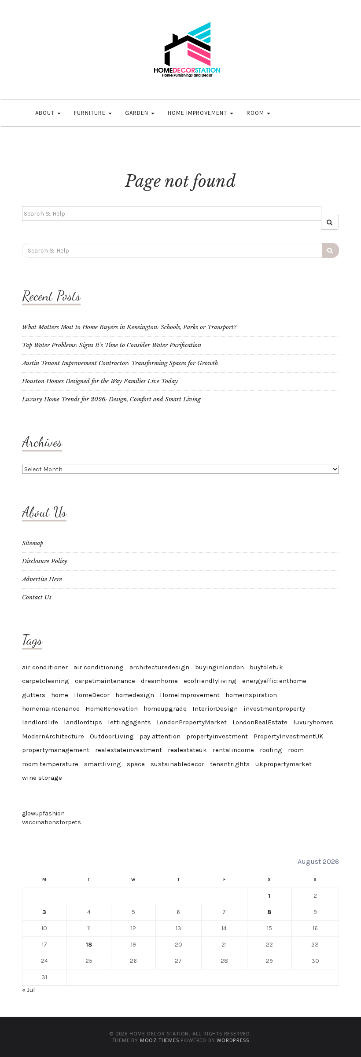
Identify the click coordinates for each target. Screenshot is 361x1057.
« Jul (28, 990)
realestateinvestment (128, 750)
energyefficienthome (274, 681)
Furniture (90, 113)
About (45, 113)
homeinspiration (251, 695)
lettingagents (129, 722)
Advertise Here (42, 579)
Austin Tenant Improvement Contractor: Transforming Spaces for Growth (120, 363)
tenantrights (230, 764)
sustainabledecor (177, 764)
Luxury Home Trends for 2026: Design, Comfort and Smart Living (111, 399)
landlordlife (40, 722)
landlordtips (83, 722)
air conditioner (45, 667)
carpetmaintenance (105, 681)
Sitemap (32, 543)
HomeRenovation (111, 708)
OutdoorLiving (112, 736)
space (136, 764)
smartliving (102, 764)
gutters (33, 695)
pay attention (160, 736)
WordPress (233, 1040)
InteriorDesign (215, 708)
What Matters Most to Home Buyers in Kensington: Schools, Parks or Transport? (129, 327)
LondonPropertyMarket (192, 722)
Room (256, 113)
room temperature (50, 764)
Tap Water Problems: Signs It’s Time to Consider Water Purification (111, 345)
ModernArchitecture (53, 736)
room (296, 750)
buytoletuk (266, 667)
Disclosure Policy (44, 561)
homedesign (134, 695)
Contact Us (37, 597)
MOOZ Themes (159, 1040)
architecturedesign (159, 667)
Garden (137, 113)
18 (89, 944)
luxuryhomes (313, 722)
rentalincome (233, 750)
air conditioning (99, 667)
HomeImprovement (190, 695)
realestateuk (187, 750)
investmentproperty (274, 708)
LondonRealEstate (259, 722)
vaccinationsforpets (51, 822)
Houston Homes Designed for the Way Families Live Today (100, 381)
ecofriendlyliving (210, 681)
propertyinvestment (217, 736)
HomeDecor (92, 695)
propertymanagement (55, 750)
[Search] (330, 222)
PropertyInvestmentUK (288, 736)
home (59, 695)
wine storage (42, 778)
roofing (271, 750)
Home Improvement (198, 113)
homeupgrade (165, 708)
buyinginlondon (219, 667)
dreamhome (159, 681)
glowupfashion (43, 813)
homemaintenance (51, 708)
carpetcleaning (45, 681)
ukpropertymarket (283, 764)
